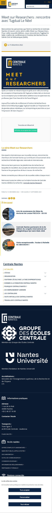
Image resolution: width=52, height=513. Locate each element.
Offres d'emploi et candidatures (13, 447)
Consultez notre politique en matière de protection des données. (23, 485)
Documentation (7, 454)
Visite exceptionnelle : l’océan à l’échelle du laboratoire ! (32, 244)
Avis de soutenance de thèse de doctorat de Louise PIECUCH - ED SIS (31, 212)
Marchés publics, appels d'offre (13, 451)
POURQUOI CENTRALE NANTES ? (15, 286)
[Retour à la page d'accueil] (15, 4)
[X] (11, 198)
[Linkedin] (14, 198)
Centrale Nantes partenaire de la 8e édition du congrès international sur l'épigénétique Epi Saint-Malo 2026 (31, 229)
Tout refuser (24, 504)
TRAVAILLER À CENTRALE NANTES (16, 300)
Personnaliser (25, 497)
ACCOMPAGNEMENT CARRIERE (15, 290)
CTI (3, 384)
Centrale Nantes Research (32, 183)
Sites (49, 2)
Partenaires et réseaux (10, 468)
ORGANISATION (9, 276)
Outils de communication (11, 458)
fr (44, 2)
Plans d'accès (6, 434)
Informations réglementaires (12, 464)
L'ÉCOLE (7, 273)
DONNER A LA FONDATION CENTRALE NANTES (20, 283)
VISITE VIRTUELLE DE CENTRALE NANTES (18, 297)
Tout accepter (25, 490)
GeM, (21, 106)
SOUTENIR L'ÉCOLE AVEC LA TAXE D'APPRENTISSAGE (22, 280)
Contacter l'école (9, 416)
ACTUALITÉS (8, 269)
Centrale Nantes (13, 263)
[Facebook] (9, 198)
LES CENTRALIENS (10, 293)
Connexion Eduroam (9, 461)
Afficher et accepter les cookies (26, 130)
